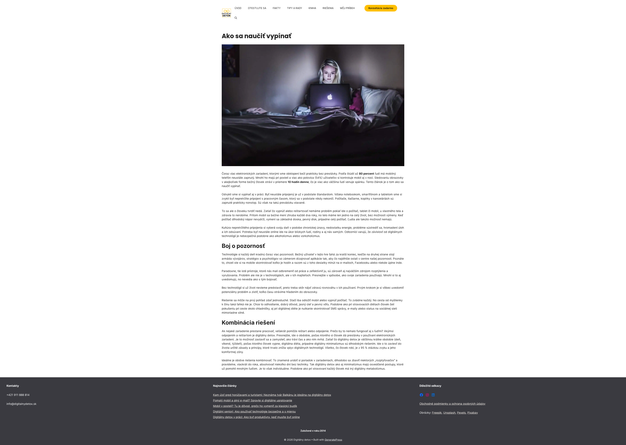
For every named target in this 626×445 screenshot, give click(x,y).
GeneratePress (333, 439)
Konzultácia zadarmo (380, 8)
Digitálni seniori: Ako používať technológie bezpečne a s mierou (254, 411)
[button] (235, 18)
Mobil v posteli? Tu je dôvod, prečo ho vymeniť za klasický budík (255, 406)
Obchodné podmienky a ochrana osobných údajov (452, 403)
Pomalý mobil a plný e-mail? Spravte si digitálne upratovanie (252, 400)
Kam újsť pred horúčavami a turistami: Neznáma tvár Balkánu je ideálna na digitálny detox (272, 395)
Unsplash (449, 412)
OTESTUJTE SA (257, 8)
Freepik (437, 412)
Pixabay (472, 412)
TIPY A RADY (294, 8)
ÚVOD (238, 8)
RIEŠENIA (328, 8)
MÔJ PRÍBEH (347, 8)
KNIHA (312, 8)
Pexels (461, 412)
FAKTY (277, 8)
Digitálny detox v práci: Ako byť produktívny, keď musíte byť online (256, 417)
